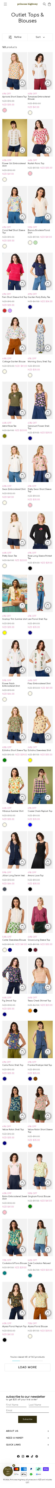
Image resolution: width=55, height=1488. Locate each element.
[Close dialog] (50, 708)
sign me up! (27, 752)
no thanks (27, 758)
